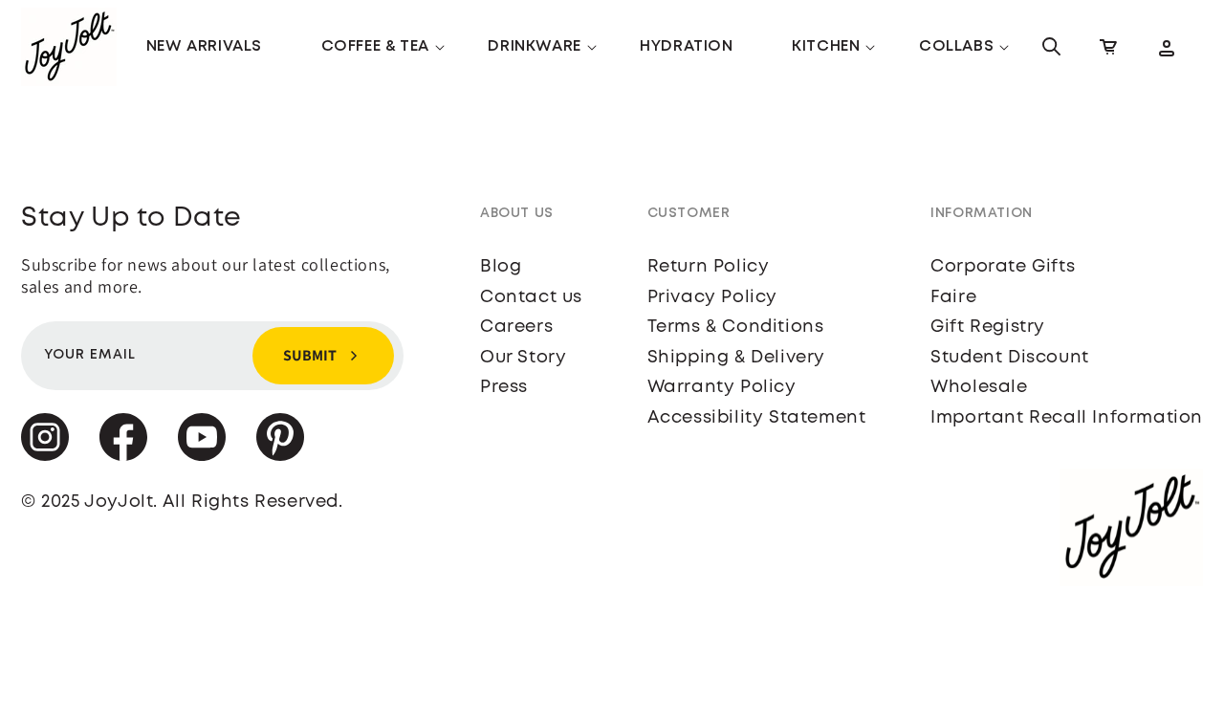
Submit (310, 355)
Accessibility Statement (756, 418)
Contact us (531, 297)
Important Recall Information (1066, 418)
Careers (516, 327)
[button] (375, 47)
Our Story (523, 357)
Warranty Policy (722, 387)
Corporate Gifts (1002, 266)
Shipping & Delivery (736, 357)
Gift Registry (987, 327)
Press (504, 387)
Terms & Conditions (735, 327)
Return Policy (708, 266)
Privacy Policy (712, 297)
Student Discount (1009, 357)
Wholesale (978, 387)
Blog (500, 266)
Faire (953, 297)
